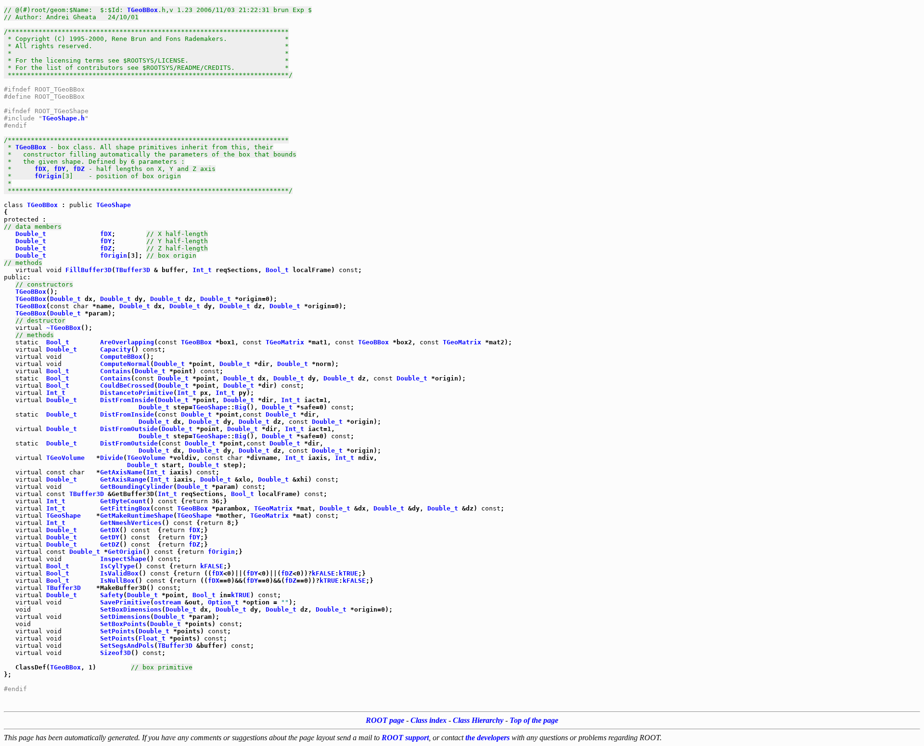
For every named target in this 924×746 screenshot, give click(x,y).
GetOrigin (125, 551)
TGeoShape (113, 205)
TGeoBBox (142, 9)
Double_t (30, 233)
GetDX (109, 530)
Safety (111, 595)
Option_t (223, 602)
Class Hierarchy (478, 720)
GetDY (109, 537)
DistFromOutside (129, 428)
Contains (115, 371)
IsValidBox (119, 573)
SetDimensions (125, 616)
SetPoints (117, 631)
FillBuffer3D (88, 270)
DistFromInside (127, 400)
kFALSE (211, 566)
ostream (167, 602)
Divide (111, 457)
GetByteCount (123, 501)
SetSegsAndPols (127, 645)
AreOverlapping (127, 342)
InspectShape (123, 559)
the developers (487, 737)
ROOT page (385, 720)
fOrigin (48, 176)
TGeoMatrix (285, 342)
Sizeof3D (115, 652)
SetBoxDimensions (131, 609)
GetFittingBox (125, 508)
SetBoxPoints (123, 624)
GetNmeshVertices (131, 522)
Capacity (115, 349)
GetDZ (109, 544)
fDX (40, 168)
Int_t (202, 270)
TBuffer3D (133, 270)
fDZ (79, 168)
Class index (429, 720)
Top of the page (534, 720)
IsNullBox (117, 580)
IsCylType (117, 566)
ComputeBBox (121, 356)
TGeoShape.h (63, 118)
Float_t (152, 638)
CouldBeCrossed (127, 385)
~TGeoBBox (63, 327)
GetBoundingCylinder (136, 486)
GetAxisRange (123, 479)
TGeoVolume (65, 457)
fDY (59, 168)
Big (240, 407)
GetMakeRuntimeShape (136, 515)
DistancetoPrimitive (136, 392)
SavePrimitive (125, 602)
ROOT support (405, 737)
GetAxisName (121, 472)
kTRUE (348, 573)
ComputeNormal (125, 363)
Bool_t (277, 270)
